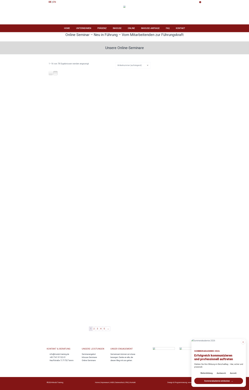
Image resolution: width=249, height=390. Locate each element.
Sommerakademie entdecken (218, 380)
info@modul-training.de (59, 354)
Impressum (105, 382)
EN (54, 2)
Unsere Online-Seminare (124, 48)
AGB (112, 382)
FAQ (127, 382)
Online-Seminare (89, 360)
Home (97, 382)
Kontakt (133, 382)
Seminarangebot (89, 354)
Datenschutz (119, 382)
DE (50, 2)
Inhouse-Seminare (89, 357)
